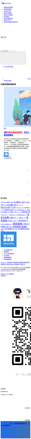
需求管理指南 (7, 257)
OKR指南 (6, 255)
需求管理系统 (8, 224)
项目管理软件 (11, 229)
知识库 (6, 214)
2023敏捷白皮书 (8, 250)
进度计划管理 (7, 13)
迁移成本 (22, 217)
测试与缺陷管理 (8, 18)
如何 (13, 212)
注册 (4, 37)
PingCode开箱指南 (9, 253)
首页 (8, 66)
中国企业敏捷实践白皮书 (11, 22)
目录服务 (16, 264)
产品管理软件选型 (22, 210)
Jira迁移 (12, 205)
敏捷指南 (6, 251)
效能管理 (25, 262)
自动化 (12, 264)
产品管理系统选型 (9, 210)
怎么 (19, 212)
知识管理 (6, 16)
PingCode (8, 207)
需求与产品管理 (8, 15)
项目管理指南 (7, 259)
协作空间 (7, 264)
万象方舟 (22, 264)
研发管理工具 (13, 214)
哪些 (7, 212)
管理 (16, 217)
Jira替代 (19, 202)
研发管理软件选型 (22, 214)
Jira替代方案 (7, 11)
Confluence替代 (7, 202)
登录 (2, 37)
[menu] (1, 1)
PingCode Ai (7, 20)
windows (19, 207)
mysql (20, 205)
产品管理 (14, 262)
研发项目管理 (7, 9)
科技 (5, 128)
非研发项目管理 (8, 7)
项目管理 (20, 224)
